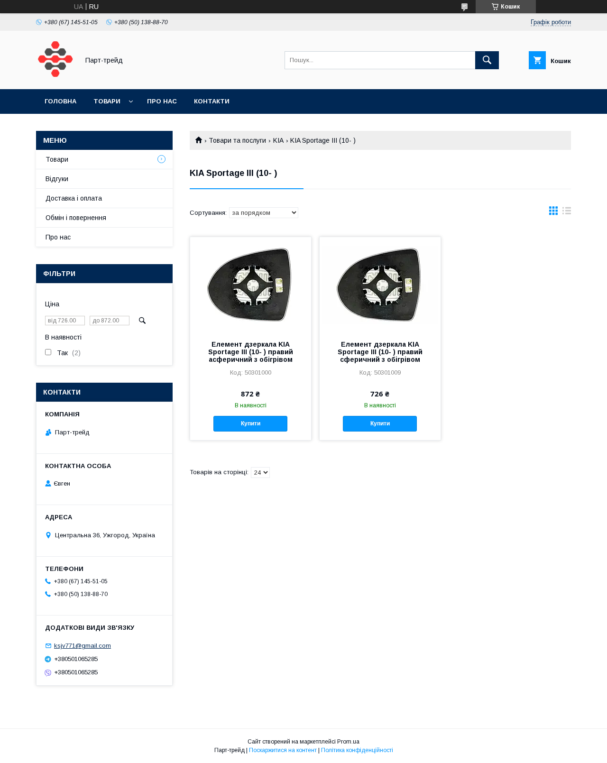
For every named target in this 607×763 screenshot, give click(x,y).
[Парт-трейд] (55, 77)
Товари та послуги (237, 140)
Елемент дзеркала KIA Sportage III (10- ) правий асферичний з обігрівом (250, 351)
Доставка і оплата (74, 198)
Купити (250, 423)
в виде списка (566, 213)
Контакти (212, 101)
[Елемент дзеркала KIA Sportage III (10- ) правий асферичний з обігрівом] (250, 284)
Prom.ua (348, 741)
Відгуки (57, 179)
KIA (278, 140)
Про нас (162, 101)
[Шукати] (487, 60)
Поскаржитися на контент (283, 750)
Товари (106, 101)
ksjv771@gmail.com (82, 645)
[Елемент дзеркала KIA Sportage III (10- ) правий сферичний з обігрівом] (380, 284)
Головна (60, 101)
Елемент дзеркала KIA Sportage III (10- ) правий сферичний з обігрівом (380, 351)
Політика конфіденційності (357, 750)
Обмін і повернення (76, 217)
